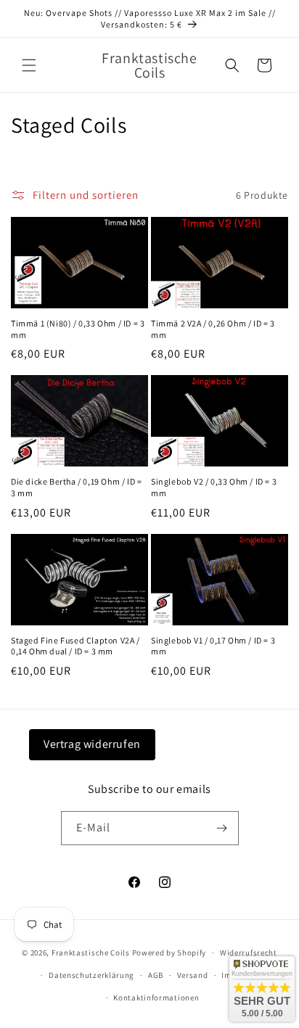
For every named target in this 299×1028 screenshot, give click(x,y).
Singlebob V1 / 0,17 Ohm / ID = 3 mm (213, 646)
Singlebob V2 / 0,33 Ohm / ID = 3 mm (214, 487)
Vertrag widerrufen (92, 744)
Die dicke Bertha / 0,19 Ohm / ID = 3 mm (76, 487)
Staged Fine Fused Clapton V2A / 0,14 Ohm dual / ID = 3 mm (75, 646)
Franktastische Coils (91, 952)
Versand (192, 975)
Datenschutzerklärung (91, 975)
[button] (29, 65)
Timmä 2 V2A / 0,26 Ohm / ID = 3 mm (213, 329)
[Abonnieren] (222, 828)
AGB (155, 975)
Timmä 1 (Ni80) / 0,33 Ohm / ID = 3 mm (77, 329)
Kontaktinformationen (156, 997)
